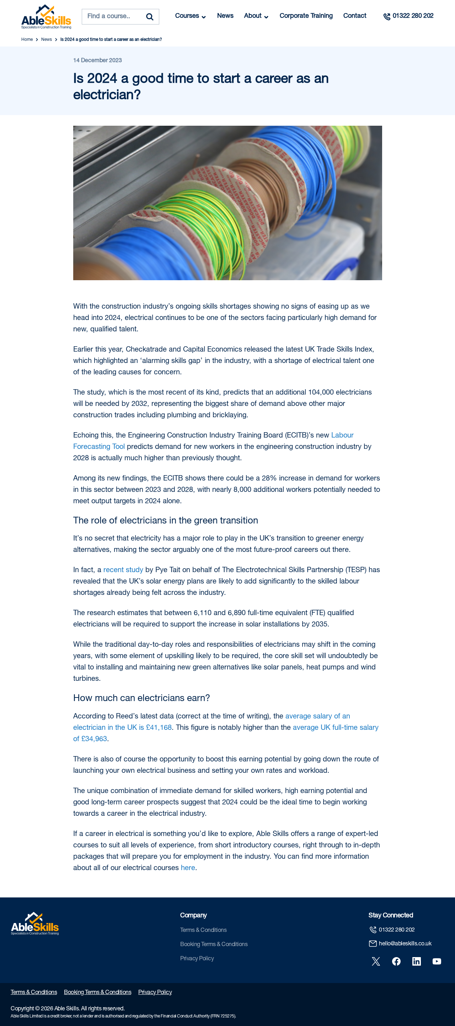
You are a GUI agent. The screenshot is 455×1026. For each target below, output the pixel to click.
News (225, 16)
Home (27, 40)
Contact (354, 16)
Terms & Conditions (203, 931)
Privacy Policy (197, 959)
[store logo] (46, 16)
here (188, 868)
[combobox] (120, 17)
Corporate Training (306, 16)
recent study (123, 570)
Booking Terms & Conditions (213, 945)
